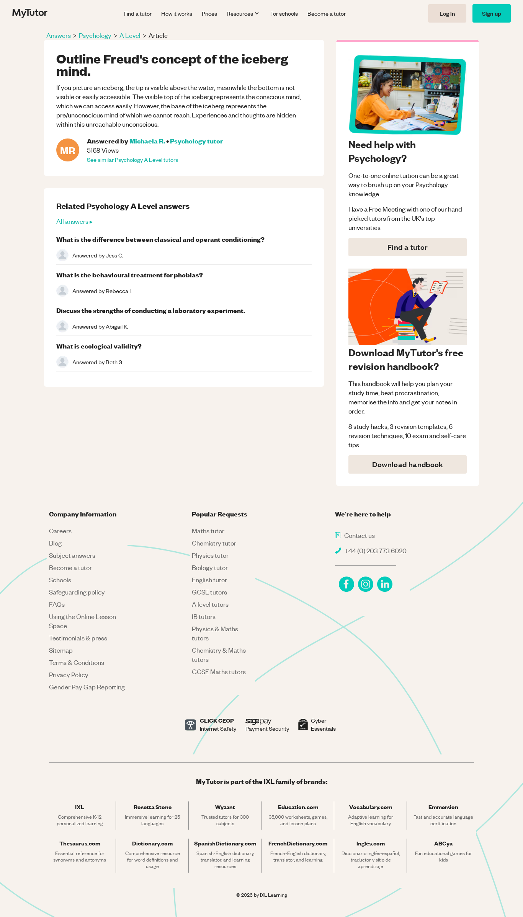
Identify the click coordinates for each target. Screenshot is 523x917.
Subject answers (72, 555)
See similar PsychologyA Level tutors (132, 159)
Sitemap (61, 650)
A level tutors (210, 604)
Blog (55, 543)
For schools (284, 13)
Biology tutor (210, 567)
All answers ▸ (74, 221)
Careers (60, 530)
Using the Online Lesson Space (82, 621)
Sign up (491, 13)
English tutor (209, 579)
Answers (58, 35)
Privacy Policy (68, 674)
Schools (60, 579)
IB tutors (204, 616)
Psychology (95, 35)
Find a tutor (138, 13)
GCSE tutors (209, 592)
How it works (176, 13)
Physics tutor (210, 555)
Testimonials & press (78, 638)
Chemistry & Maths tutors (219, 654)
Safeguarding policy (77, 592)
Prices (209, 13)
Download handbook (407, 464)
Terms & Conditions (76, 662)
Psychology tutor (196, 140)
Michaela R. (147, 140)
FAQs (57, 604)
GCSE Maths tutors (219, 671)
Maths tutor (208, 530)
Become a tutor (326, 13)
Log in (447, 13)
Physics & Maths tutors (215, 633)
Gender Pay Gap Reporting (87, 686)
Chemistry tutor (214, 543)
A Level (130, 35)
